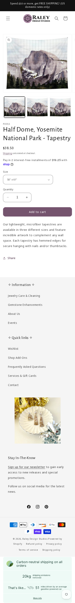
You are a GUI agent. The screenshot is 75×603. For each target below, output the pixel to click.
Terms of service (28, 549)
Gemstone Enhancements (25, 305)
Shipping (7, 153)
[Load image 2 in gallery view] (37, 107)
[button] (8, 18)
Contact (13, 385)
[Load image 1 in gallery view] (14, 107)
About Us (14, 314)
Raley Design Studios (35, 538)
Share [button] (12, 258)
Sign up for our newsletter (26, 467)
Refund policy (34, 543)
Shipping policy (51, 549)
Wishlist (13, 349)
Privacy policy (54, 543)
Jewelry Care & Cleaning (24, 296)
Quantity (8, 189)
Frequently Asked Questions (27, 367)
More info (37, 598)
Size (5, 171)
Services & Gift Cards (22, 376)
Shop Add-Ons (17, 358)
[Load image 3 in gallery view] (60, 107)
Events (12, 323)
